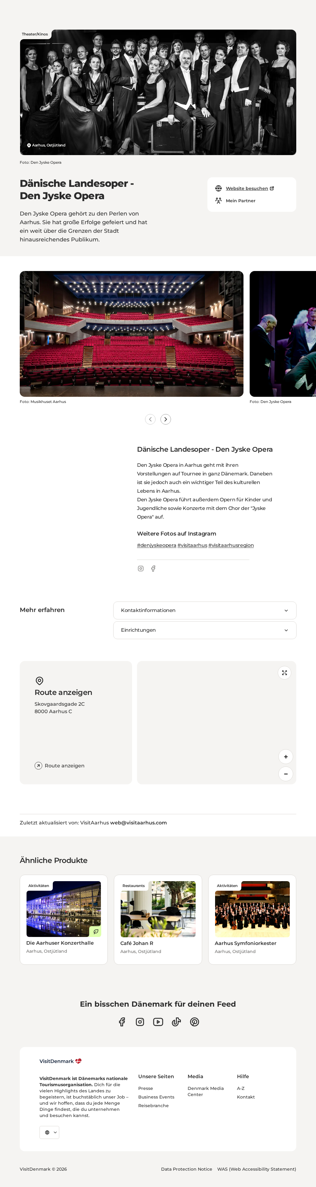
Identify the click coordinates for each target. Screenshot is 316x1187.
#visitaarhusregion (231, 545)
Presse (145, 1088)
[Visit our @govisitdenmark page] (176, 1022)
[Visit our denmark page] (121, 1022)
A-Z (240, 1088)
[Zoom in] (285, 756)
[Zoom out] (285, 773)
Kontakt (246, 1097)
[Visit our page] (140, 1022)
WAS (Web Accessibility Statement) (256, 1169)
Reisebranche (153, 1105)
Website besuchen (247, 188)
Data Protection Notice (186, 1169)
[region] (216, 722)
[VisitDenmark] (61, 1061)
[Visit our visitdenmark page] (158, 1022)
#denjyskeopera (157, 545)
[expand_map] (284, 673)
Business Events (156, 1097)
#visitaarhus (192, 545)
